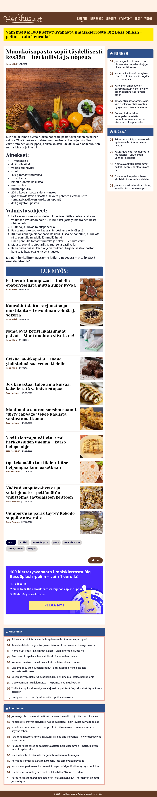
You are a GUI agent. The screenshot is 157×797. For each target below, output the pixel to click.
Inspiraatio (96, 18)
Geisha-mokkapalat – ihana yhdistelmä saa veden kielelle (35, 361)
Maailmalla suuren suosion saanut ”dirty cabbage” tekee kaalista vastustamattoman (41, 414)
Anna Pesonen (13, 501)
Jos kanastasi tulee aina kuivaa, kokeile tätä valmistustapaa (38, 386)
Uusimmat (15, 631)
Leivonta (111, 18)
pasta (56, 542)
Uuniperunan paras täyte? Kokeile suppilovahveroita (40, 515)
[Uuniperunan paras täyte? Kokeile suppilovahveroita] (91, 522)
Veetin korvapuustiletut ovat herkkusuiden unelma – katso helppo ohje (36, 442)
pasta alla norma (72, 542)
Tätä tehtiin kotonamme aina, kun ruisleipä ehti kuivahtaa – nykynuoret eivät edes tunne (56, 738)
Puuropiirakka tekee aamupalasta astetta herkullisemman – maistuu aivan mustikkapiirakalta (54, 747)
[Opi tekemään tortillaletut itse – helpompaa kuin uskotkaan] (91, 472)
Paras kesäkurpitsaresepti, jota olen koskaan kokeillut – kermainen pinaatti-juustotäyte (55, 779)
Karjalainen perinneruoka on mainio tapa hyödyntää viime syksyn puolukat (55, 766)
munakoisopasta (40, 542)
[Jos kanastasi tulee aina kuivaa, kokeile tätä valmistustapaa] (91, 393)
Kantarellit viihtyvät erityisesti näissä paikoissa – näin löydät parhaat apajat (55, 721)
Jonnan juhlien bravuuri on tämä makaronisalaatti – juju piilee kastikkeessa (54, 716)
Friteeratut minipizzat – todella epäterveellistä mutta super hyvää (41, 283)
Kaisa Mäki (11, 64)
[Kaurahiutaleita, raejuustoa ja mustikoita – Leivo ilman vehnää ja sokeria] (91, 315)
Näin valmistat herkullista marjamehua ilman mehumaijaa (45, 755)
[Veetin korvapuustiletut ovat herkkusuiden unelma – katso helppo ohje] (91, 446)
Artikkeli (23, 542)
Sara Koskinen (13, 393)
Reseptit (82, 18)
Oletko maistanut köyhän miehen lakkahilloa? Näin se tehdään (47, 772)
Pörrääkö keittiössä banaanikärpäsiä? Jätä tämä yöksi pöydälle (47, 760)
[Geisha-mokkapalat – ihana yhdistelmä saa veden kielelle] (91, 368)
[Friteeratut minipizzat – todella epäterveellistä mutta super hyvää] (91, 289)
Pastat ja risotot (15, 548)
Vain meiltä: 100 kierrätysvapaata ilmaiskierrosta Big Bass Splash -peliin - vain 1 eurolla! (74, 34)
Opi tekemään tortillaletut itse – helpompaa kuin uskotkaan (39, 465)
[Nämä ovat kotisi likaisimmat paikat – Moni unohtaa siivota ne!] (91, 340)
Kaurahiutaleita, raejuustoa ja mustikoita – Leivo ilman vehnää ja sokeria (41, 310)
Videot (148, 18)
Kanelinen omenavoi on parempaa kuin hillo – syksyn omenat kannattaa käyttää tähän (53, 729)
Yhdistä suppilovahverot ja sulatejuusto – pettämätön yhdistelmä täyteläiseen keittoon (39, 493)
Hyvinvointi (125, 18)
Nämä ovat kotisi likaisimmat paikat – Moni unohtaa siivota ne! (40, 333)
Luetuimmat (17, 708)
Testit (138, 18)
